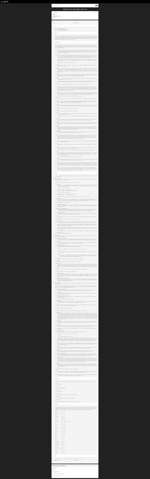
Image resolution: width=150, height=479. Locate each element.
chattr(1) (91, 381)
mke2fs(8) (58, 168)
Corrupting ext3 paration (56, 471)
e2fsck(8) (67, 89)
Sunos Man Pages (55, 12)
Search (96, 5)
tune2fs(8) (63, 206)
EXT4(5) (54, 22)
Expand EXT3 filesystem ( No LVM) (57, 475)
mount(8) (56, 176)
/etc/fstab (54, 469)
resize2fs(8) (93, 153)
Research (96, 12)
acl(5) (75, 182)
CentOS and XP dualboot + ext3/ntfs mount (59, 473)
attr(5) (71, 271)
